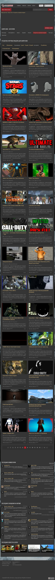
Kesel (5, 491)
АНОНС (3, 551)
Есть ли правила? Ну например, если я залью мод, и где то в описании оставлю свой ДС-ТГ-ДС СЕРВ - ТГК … (42, 522)
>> (44, 447)
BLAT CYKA (33, 465)
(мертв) (11, 236)
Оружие (24, 32)
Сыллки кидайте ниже (36, 513)
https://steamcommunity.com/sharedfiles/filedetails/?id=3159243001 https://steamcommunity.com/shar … (15, 522)
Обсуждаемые (15, 48)
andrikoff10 (7, 465)
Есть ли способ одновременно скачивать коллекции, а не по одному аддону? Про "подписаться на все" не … (42, 530)
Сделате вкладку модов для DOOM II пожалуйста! (15, 508)
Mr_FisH (11, 151)
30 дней (31, 45)
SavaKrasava (34, 506)
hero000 (33, 512)
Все (3, 45)
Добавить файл (49, 28)
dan (10, 292)
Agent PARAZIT (13, 124)
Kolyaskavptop (39, 349)
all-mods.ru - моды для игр (15, 577)
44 (51, 328)
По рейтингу (44, 45)
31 (25, 357)
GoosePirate (34, 519)
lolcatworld (38, 207)
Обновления (9, 45)
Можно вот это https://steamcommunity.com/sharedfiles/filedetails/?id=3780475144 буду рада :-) (42, 468)
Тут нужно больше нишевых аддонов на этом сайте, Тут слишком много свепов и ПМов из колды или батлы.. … (15, 515)
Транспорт (4, 35)
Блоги (33, 5)
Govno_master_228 (8, 472)
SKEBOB (11, 97)
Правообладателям (6, 562)
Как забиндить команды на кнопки (47, 550)
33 (25, 243)
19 (25, 415)
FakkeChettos (12, 68)
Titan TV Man (38, 180)
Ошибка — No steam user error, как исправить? (34, 550)
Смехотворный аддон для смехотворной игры (15, 474)
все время (36, 45)
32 (25, 131)
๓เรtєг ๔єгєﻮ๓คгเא (13, 321)
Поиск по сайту (5, 565)
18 (25, 160)
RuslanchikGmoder (13, 264)
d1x (32, 472)
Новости (24, 5)
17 (51, 104)
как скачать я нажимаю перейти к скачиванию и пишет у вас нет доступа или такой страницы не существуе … (42, 494)
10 (32, 447)
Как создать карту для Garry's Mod (20, 550)
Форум (29, 5)
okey (32, 487)
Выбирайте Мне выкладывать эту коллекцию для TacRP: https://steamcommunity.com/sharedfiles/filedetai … (42, 537)
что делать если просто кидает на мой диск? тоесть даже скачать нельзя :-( (15, 488)
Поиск (50, 9)
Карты (18, 32)
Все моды (4, 32)
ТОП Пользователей (16, 564)
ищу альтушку (34, 526)
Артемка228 (7, 485)
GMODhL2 (6, 526)
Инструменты (12, 32)
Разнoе (29, 32)
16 (51, 386)
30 (51, 214)
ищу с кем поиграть (35, 507)
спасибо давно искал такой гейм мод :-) (13, 466)
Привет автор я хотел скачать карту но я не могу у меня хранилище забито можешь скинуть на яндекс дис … (42, 481)
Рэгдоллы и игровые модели (40, 32)
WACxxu (11, 207)
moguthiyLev (38, 97)
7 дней (22, 45)
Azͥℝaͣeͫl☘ (38, 379)
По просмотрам (6, 48)
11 (51, 160)
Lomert (11, 377)
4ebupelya (6, 519)
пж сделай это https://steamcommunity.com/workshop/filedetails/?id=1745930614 (42, 475)
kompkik (37, 408)
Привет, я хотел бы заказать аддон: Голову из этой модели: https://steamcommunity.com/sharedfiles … (15, 530)
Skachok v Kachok (39, 320)
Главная (19, 5)
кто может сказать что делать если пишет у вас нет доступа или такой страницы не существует (15, 494)
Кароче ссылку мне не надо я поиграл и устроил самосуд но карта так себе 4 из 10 (15, 480)
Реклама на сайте (6, 563)
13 (25, 442)
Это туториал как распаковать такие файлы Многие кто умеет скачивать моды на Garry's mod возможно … (15, 537)
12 (37, 447)
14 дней (26, 45)
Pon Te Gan (6, 512)
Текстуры (51, 32)
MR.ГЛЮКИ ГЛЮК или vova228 (42, 68)
